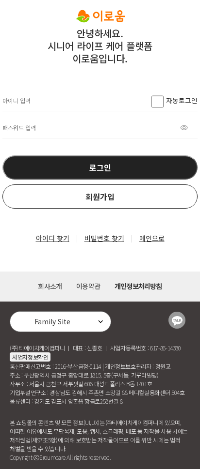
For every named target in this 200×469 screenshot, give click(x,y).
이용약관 (88, 286)
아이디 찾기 (52, 238)
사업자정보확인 (30, 357)
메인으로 (152, 238)
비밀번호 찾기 (104, 238)
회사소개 (50, 286)
